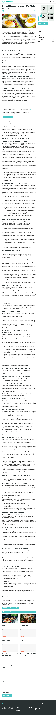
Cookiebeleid (18, 710)
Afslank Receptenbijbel (18, 598)
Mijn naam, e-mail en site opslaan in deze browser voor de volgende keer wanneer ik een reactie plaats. (19, 692)
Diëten (20, 10)
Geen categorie (41, 37)
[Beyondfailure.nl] (47, 704)
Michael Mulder (9, 10)
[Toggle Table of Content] (34, 46)
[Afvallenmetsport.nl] (42, 707)
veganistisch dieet (5, 80)
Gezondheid (40, 39)
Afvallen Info (40, 31)
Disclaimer (18, 708)
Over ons (17, 707)
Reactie (4, 667)
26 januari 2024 (15, 10)
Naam (3, 681)
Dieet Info (40, 33)
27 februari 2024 (5, 656)
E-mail (3, 686)
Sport (39, 41)
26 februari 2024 (23, 656)
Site (20, 686)
